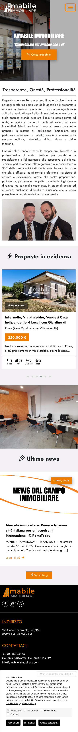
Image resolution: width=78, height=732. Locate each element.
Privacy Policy (29, 703)
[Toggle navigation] (70, 7)
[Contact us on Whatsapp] (20, 604)
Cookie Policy (13, 703)
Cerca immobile (40, 55)
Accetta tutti (13, 723)
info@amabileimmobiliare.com (20, 662)
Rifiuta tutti (29, 723)
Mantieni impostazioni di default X (56, 674)
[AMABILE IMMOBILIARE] (19, 7)
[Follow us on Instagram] (13, 604)
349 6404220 (17, 658)
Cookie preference (44, 700)
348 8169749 (42, 658)
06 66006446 (16, 654)
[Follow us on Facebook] (5, 604)
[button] (28, 376)
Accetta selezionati (49, 723)
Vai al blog (40, 575)
